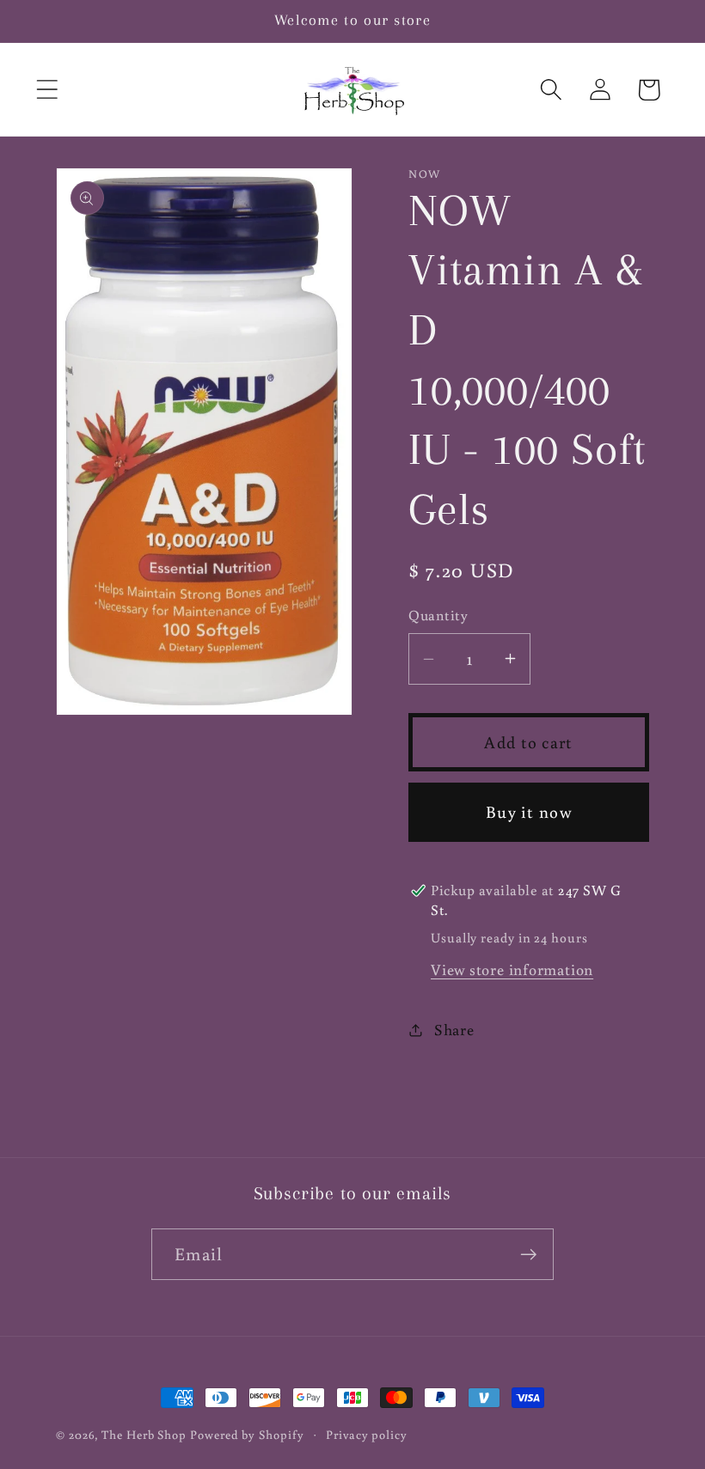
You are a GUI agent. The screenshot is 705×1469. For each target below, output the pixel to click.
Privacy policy (367, 1434)
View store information (512, 969)
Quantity (438, 615)
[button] (46, 89)
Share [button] (454, 1029)
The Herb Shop (144, 1434)
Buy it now (529, 811)
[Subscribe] (528, 1254)
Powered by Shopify (246, 1434)
